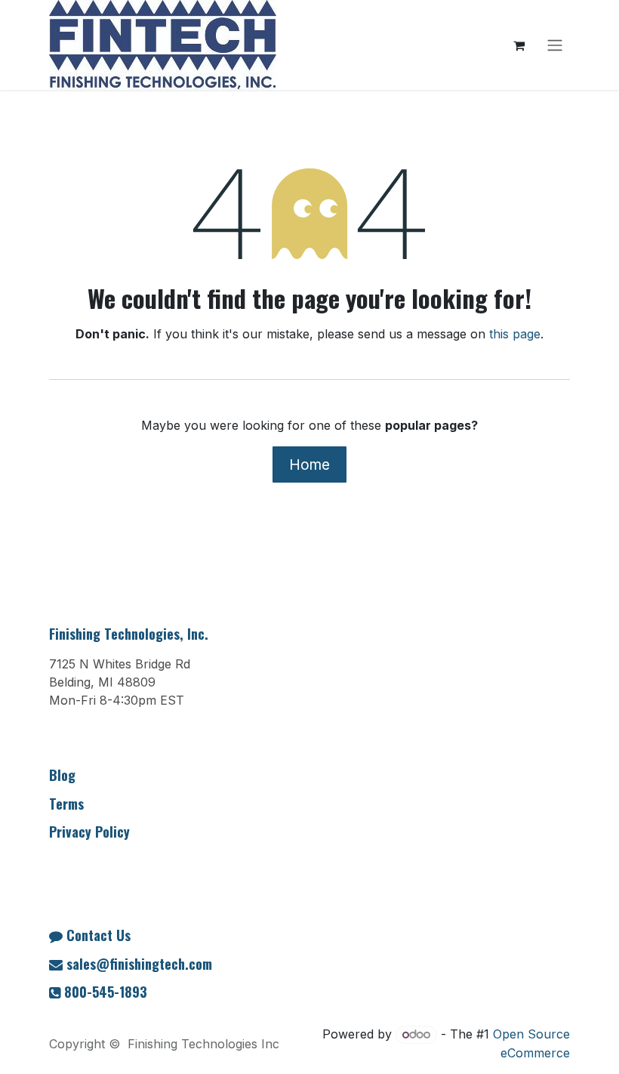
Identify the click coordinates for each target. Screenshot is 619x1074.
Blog (62, 775)
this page (514, 333)
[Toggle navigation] (555, 45)
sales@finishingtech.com (139, 964)
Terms (66, 803)
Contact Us (98, 935)
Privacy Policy (89, 831)
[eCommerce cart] (519, 45)
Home (309, 464)
